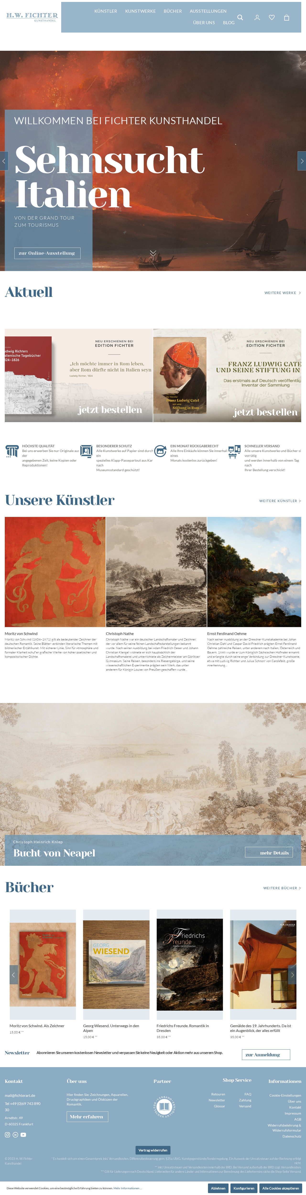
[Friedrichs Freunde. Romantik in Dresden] (190, 965)
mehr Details (274, 853)
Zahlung (245, 1100)
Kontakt (295, 1107)
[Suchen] (240, 17)
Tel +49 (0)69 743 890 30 (22, 1106)
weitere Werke (280, 293)
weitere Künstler (278, 501)
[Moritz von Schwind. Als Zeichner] (43, 965)
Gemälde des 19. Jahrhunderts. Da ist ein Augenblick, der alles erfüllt (260, 1028)
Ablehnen (218, 1188)
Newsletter (217, 1100)
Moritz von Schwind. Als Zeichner (37, 1025)
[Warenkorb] (286, 17)
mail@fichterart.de (20, 1095)
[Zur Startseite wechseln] (32, 17)
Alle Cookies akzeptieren (280, 1188)
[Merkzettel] (272, 17)
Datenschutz (292, 1136)
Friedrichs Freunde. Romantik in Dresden (183, 1028)
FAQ (248, 1094)
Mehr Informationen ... (128, 1188)
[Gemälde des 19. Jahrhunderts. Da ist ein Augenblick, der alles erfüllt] (263, 965)
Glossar (219, 1106)
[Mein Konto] (257, 17)
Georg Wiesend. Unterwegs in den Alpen (111, 1028)
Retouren (218, 1094)
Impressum (293, 1113)
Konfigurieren (244, 1188)
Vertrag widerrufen (153, 1150)
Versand (245, 1106)
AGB (297, 1119)
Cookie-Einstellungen (285, 1095)
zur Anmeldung (263, 1055)
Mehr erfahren (86, 1117)
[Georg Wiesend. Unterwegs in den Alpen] (116, 965)
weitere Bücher (280, 888)
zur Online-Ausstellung (47, 253)
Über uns (294, 1101)
